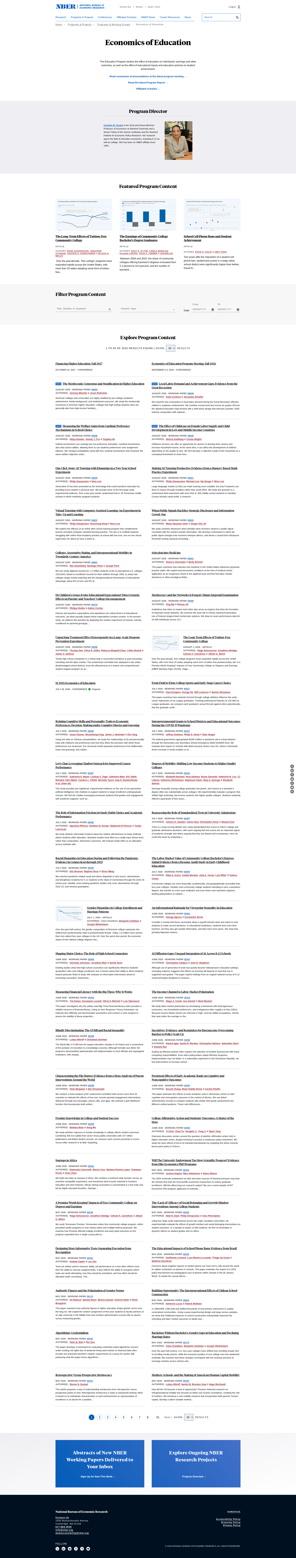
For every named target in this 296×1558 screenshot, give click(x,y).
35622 (94, 520)
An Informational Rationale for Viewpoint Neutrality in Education (192, 908)
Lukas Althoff (77, 1039)
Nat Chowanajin (96, 1089)
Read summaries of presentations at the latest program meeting (146, 76)
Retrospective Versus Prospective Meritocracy (84, 1375)
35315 (187, 997)
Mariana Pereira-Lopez (118, 1169)
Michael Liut (192, 481)
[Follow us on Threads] (76, 1549)
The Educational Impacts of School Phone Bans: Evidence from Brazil (194, 1248)
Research (61, 17)
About (187, 17)
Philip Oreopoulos (79, 481)
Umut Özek (220, 252)
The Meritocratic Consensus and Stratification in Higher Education (103, 384)
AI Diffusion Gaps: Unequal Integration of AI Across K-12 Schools (191, 953)
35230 (186, 1212)
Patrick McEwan (193, 1303)
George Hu (187, 692)
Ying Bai (170, 604)
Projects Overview (192, 1476)
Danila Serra (116, 962)
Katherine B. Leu (227, 776)
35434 (187, 773)
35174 (90, 1296)
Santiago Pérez (95, 566)
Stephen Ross (91, 871)
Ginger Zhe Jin (198, 523)
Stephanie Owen (193, 780)
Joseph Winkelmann (97, 924)
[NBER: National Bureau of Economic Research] (83, 8)
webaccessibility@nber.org (72, 1533)
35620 (94, 478)
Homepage (233, 1512)
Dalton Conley (95, 608)
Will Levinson (201, 692)
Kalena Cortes (129, 253)
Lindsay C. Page (99, 776)
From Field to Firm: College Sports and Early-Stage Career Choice (191, 683)
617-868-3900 (64, 1527)
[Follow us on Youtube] (88, 1549)
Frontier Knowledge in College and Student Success (87, 1118)
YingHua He (109, 439)
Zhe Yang (132, 734)
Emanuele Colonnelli (80, 1169)
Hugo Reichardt (217, 1384)
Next (167, 1417)
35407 (187, 818)
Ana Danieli (189, 1001)
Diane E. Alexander (176, 562)
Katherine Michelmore (172, 780)
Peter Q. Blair (76, 1342)
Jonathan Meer (99, 962)
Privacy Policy (232, 1525)
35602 (94, 562)
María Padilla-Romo (192, 1089)
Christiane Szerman (97, 1039)
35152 (186, 1381)
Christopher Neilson (209, 1043)
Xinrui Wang (107, 871)
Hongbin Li (191, 1131)
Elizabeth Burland (175, 776)
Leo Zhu (92, 1261)
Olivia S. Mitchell (111, 1001)
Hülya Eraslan (77, 439)
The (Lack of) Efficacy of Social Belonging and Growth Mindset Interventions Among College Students (190, 1204)
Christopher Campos (177, 962)
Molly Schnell (195, 562)
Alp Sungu (205, 481)
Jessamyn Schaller (193, 397)
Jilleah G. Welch (216, 654)
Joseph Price (112, 566)
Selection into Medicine (166, 552)
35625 (190, 520)
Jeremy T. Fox (92, 439)
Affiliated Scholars (126, 17)
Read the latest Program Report (146, 82)
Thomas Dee (76, 650)
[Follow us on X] (57, 1549)
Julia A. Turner (148, 253)
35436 (91, 822)
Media (139, 7)
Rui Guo (90, 1342)
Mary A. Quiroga (211, 780)
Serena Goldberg (175, 439)
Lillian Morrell (134, 650)
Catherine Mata (117, 776)
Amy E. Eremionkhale (126, 780)
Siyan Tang (215, 1131)
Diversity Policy (230, 1522)
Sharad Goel (227, 822)
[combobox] (121, 309)
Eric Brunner (76, 871)
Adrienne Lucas (174, 1303)
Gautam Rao (160, 1047)
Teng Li (202, 1131)
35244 (186, 1170)
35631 (190, 558)
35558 (94, 647)
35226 (90, 1212)
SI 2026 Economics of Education (75, 683)
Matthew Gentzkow (162, 1261)
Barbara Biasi (77, 1127)
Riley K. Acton (139, 251)
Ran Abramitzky (78, 566)
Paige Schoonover (78, 251)
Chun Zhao (71, 1173)
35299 (91, 1085)
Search (208, 17)
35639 (190, 393)
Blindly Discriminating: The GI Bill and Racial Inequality (90, 1030)
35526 (91, 731)
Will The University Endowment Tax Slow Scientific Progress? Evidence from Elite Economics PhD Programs (195, 1162)
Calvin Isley (193, 822)
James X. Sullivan (65, 654)
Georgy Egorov (174, 917)
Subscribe (125, 7)
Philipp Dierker (77, 608)
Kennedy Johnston (80, 962)
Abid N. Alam (172, 1215)
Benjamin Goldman (129, 921)
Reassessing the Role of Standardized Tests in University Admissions (194, 812)
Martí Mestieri (205, 1001)
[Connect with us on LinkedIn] (63, 1549)
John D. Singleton (199, 962)
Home (59, 24)
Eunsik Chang (173, 1089)
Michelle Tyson (106, 780)
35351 (187, 913)
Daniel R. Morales (189, 1043)
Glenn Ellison (210, 1173)
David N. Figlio (203, 252)
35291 (187, 1040)
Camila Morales (158, 251)
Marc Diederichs (191, 1173)
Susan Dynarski (209, 776)
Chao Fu (179, 1131)
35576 (94, 604)
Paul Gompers (173, 692)
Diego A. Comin (174, 1001)
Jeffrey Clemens (174, 734)
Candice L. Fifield (87, 780)
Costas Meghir (194, 439)
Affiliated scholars (146, 88)
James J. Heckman (115, 734)
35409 (91, 868)
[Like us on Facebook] (82, 1549)
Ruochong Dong (98, 523)
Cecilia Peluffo (212, 1089)
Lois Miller (166, 253)
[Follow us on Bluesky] (70, 1549)
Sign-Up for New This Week (97, 1476)
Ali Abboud (75, 1300)
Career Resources (170, 17)
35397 (91, 773)
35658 (94, 435)
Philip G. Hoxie (192, 734)
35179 (186, 1342)
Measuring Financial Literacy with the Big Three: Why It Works (94, 992)
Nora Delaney (193, 776)
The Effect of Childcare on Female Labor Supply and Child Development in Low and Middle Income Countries (191, 428)
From (198, 304)
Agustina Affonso (79, 825)
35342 (91, 997)
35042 (186, 1300)
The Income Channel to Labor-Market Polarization (183, 992)
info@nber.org (64, 1530)
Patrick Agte (172, 1043)
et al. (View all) (63, 783)
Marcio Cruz (99, 1169)
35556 (190, 601)
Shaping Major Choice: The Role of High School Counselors (92, 953)
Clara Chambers (174, 1346)
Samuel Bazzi (89, 1300)
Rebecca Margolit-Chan (113, 650)
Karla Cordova (173, 397)
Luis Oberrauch (131, 1001)
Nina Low (96, 481)
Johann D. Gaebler (175, 822)
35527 (187, 688)
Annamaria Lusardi (92, 1001)
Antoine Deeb (122, 1300)
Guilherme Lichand (176, 1257)
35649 (190, 435)
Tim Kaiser (75, 1001)
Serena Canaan (105, 1300)
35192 (90, 1338)
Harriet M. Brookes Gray (193, 1384)
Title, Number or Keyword (71, 308)
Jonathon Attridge (227, 650)
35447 (187, 731)
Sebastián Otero (230, 1043)
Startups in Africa (66, 1160)
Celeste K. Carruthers (81, 253)
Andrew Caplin (77, 1261)
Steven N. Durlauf (79, 1384)
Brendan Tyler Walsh (66, 780)
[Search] (237, 18)
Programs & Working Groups (113, 24)
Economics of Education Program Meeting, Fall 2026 (184, 363)
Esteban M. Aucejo (99, 825)
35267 (187, 1085)
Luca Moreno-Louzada (199, 1257)
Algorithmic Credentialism (72, 1333)
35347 (187, 959)
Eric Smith (131, 776)
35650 (94, 389)
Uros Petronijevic (211, 1215)
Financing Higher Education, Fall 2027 (79, 363)
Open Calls (154, 7)
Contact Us (62, 1517)
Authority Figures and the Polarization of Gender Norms (90, 1290)
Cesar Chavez (77, 734)
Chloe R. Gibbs (92, 650)
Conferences (105, 17)
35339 (91, 1036)
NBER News (148, 17)
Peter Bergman (77, 1089)
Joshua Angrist (174, 1173)
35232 (90, 1258)
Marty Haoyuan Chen (177, 523)
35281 (187, 1128)
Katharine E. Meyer (79, 776)
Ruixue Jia (182, 604)
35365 (91, 959)
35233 (186, 1254)
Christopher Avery (209, 822)
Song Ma (91, 1127)
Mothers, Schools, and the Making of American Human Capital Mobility (196, 1375)
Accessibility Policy (228, 1519)
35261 (91, 1166)
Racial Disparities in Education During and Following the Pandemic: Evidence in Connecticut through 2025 (97, 860)
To (222, 304)
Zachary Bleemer (78, 393)
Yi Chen (170, 1131)
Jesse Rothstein (98, 393)
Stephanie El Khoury (121, 825)
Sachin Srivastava (221, 692)
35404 (187, 872)
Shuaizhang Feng (94, 734)
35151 (90, 1381)
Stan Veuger (208, 734)
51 (157, 1417)
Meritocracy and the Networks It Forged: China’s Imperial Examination (195, 595)
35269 (91, 1124)
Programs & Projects (82, 17)
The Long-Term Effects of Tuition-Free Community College (206, 639)
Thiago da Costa (221, 1257)
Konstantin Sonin (194, 917)
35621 (190, 478)
